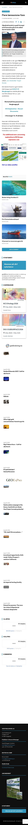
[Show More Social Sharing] (24, 22)
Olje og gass (6, 11)
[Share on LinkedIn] (21, 22)
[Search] (25, 2)
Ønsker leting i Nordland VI (10, 197)
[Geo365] (14, 2)
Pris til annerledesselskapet (10, 219)
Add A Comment (14, 249)
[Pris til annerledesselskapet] (14, 209)
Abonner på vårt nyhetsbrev (14, 811)
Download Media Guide (8, 767)
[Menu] (3, 2)
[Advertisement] (13, 694)
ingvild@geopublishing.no (8, 745)
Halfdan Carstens (7, 18)
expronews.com (13, 140)
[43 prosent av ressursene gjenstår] (14, 231)
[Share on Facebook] (16, 22)
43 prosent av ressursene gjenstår (12, 241)
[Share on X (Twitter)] (18, 22)
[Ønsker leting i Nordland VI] (14, 188)
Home (10, 7)
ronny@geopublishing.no (8, 758)
